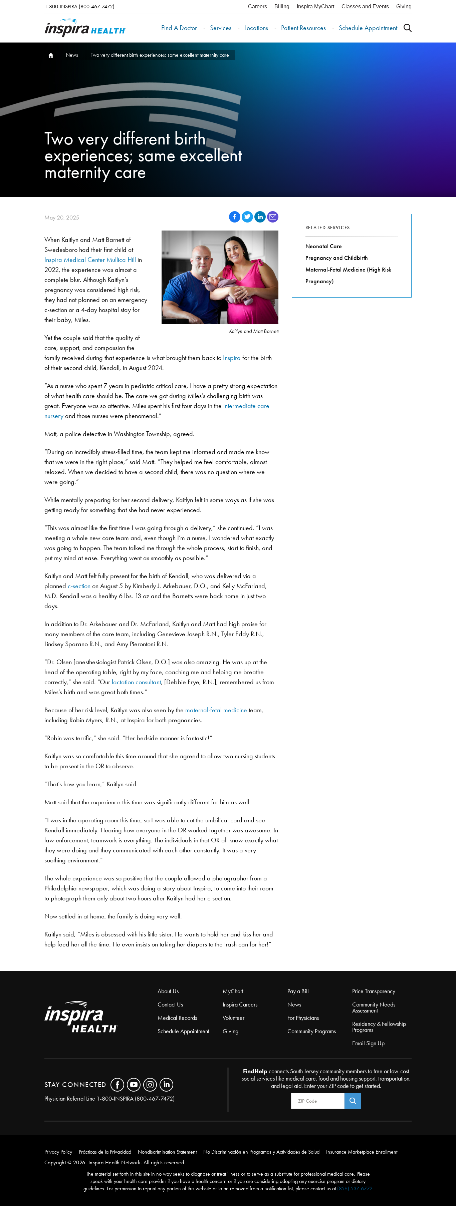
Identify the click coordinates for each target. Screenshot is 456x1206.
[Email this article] (272, 221)
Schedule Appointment (368, 28)
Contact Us (170, 1004)
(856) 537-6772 (355, 1188)
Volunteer (233, 1018)
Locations (256, 28)
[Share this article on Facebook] (235, 221)
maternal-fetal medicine (216, 710)
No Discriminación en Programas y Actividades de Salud (261, 1152)
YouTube (134, 1085)
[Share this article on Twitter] (248, 221)
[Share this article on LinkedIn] (260, 221)
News (72, 55)
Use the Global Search (408, 28)
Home (50, 55)
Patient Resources (303, 28)
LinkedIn (166, 1085)
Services (220, 28)
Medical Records (177, 1018)
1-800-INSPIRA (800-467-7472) (79, 6)
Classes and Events (365, 6)
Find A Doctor (179, 28)
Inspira (232, 358)
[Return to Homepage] (85, 27)
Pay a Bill (298, 991)
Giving (404, 6)
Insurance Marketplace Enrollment (361, 1152)
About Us (168, 991)
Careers (257, 6)
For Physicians (303, 1018)
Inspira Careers (240, 1004)
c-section (79, 586)
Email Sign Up (368, 1043)
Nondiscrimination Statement (167, 1152)
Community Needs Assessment (373, 1007)
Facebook (117, 1085)
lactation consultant (136, 682)
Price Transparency (373, 991)
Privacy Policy (58, 1152)
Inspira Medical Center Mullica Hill (90, 260)
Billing (281, 6)
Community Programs (311, 1031)
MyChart (233, 991)
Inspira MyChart (315, 6)
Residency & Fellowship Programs (379, 1027)
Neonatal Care (323, 246)
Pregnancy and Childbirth (336, 258)
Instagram (150, 1085)
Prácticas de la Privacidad (105, 1152)
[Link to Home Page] (101, 1017)
